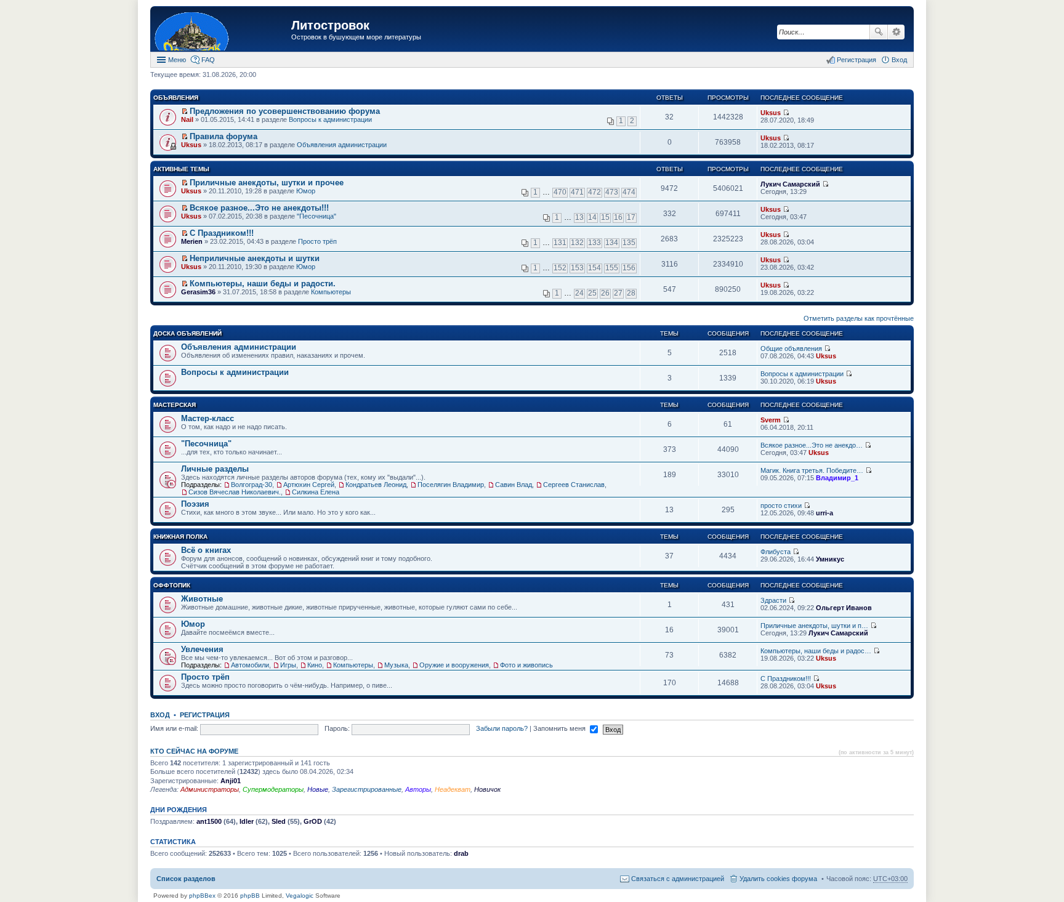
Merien (192, 241)
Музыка (396, 665)
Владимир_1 (837, 477)
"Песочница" (316, 216)
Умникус (830, 559)
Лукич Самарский (790, 184)
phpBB (250, 895)
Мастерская (174, 404)
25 (592, 293)
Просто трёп (317, 241)
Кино (314, 665)
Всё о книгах (206, 550)
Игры (288, 665)
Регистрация (205, 715)
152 (560, 268)
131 (560, 242)
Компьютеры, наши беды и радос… (815, 650)
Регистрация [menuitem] (856, 59)
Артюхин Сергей (308, 484)
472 (594, 192)
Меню (177, 59)
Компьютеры (331, 292)
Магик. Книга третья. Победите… (811, 470)
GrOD (313, 821)
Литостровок (330, 25)
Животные (202, 598)
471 (577, 192)
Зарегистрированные (366, 789)
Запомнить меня (560, 728)
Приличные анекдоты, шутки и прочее (267, 182)
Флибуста (775, 551)
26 (605, 293)
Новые (317, 789)
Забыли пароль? (502, 728)
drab (461, 853)
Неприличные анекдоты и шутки (255, 258)
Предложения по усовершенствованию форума (285, 111)
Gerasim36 (198, 292)
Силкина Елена (315, 492)
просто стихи (781, 505)
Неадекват (452, 789)
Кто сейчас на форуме (194, 751)
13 (579, 217)
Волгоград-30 (251, 484)
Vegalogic (299, 895)
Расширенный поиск (896, 32)
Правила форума (223, 136)
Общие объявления (791, 348)
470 (560, 192)
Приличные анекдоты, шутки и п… (814, 625)
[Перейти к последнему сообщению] (786, 112)
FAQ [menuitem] (208, 59)
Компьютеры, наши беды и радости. (263, 283)
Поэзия (195, 504)
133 (594, 242)
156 (629, 268)
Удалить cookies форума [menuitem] (778, 878)
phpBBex (202, 895)
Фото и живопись (526, 665)
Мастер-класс (207, 418)
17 (631, 217)
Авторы (418, 789)
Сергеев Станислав (574, 484)
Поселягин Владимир (450, 484)
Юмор (305, 191)
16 (618, 217)
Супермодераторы (273, 789)
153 (577, 268)
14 (592, 217)
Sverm (770, 420)
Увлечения (202, 649)
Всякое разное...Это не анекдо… (811, 445)
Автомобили (250, 665)
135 (629, 242)
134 (611, 242)
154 (594, 268)
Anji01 (230, 780)
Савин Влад (513, 484)
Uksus (770, 112)
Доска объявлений (187, 333)
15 (605, 217)
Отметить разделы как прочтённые (859, 318)
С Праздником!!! (222, 233)
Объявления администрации (342, 144)
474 (629, 192)
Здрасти (773, 600)
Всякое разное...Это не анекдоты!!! (259, 207)
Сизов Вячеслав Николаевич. (234, 492)
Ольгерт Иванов (844, 607)
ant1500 (209, 821)
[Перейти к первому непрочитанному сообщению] (184, 111)
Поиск (878, 32)
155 (611, 268)
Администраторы (209, 789)
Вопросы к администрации (330, 119)
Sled (279, 821)
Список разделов (186, 878)
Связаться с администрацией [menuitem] (677, 878)
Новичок (487, 789)
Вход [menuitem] (899, 59)
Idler (247, 821)
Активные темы (181, 169)
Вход (160, 715)
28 (631, 293)
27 (618, 293)
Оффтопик (171, 585)
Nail (187, 119)
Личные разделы (215, 468)
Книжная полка (180, 536)
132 (577, 242)
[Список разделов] (222, 30)
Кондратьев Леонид (375, 484)
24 (579, 293)
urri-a (824, 513)
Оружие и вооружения (454, 665)
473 (611, 192)
